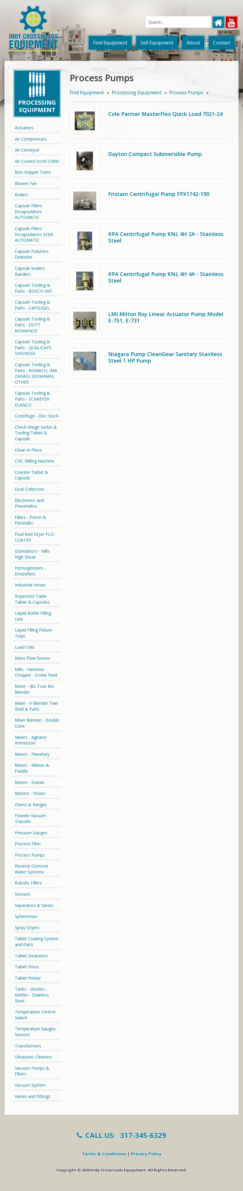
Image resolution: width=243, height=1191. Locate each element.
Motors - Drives (30, 793)
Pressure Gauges (31, 833)
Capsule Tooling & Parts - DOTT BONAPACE (32, 324)
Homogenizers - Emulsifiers (30, 571)
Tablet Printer (28, 978)
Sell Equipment (156, 42)
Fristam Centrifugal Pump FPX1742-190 (158, 193)
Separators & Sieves (34, 905)
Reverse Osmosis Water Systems (31, 869)
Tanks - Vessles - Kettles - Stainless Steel (32, 994)
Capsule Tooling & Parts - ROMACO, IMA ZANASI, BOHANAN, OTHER (36, 373)
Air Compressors (31, 139)
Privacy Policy (146, 1154)
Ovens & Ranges (31, 804)
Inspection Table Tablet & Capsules (32, 599)
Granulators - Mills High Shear (32, 554)
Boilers (21, 194)
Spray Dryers (27, 927)
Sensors (22, 894)
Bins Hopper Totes (33, 172)
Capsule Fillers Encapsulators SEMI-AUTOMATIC (34, 234)
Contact (221, 42)
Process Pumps (30, 855)
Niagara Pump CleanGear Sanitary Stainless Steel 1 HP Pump (165, 357)
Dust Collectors (29, 489)
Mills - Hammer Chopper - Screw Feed (36, 672)
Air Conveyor (27, 150)
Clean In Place (28, 450)
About (193, 42)
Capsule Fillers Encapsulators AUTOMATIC (28, 211)
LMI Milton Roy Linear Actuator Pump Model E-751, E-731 (165, 317)
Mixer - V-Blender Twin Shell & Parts (36, 706)
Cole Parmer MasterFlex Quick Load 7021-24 (165, 113)
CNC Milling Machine (34, 461)
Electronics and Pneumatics (29, 503)
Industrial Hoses (30, 585)
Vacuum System (30, 1085)
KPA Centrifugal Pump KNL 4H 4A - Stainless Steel (165, 277)
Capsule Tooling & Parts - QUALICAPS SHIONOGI (33, 347)
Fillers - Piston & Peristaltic (30, 520)
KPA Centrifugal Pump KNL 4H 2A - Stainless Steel (165, 237)
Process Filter (28, 843)
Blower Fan (26, 183)
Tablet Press (27, 967)
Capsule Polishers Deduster (32, 254)
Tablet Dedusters (31, 956)
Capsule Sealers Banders (30, 271)
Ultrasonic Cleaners (33, 1057)
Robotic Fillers (28, 883)
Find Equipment (110, 42)
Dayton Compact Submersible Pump (155, 153)
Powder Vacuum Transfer (30, 818)
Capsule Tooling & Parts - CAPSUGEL (32, 305)
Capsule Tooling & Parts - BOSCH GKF (33, 288)
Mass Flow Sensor (32, 658)
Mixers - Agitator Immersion (31, 740)
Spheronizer (26, 916)
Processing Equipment (137, 92)
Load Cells (25, 647)
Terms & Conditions (104, 1154)
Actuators (24, 127)
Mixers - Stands (29, 782)
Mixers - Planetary (32, 754)
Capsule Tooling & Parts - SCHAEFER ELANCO (32, 398)
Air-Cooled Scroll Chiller (37, 161)
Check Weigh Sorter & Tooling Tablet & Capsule (36, 432)
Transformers (28, 1046)
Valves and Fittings (32, 1096)
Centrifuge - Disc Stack (36, 416)
